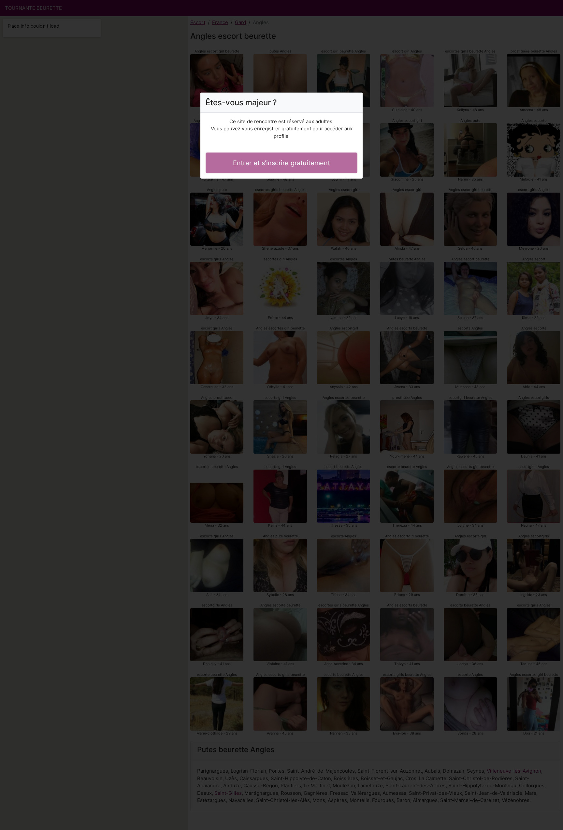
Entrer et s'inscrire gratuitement (281, 163)
